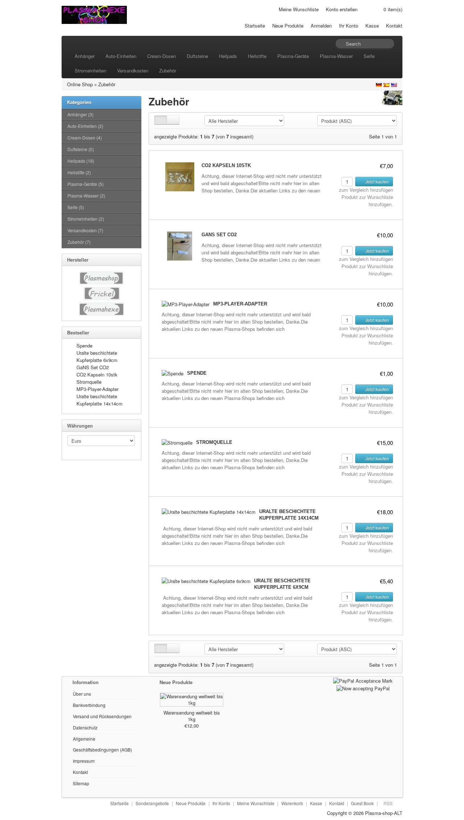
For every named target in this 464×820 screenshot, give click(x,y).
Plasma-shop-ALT (383, 812)
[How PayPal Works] (363, 680)
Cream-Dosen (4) (84, 137)
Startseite (255, 25)
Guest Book (362, 803)
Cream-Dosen (161, 56)
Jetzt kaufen (376, 181)
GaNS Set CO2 (92, 367)
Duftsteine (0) (80, 149)
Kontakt (394, 25)
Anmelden (321, 25)
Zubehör (167, 70)
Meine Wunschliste (299, 9)
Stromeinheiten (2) (85, 219)
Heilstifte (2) (79, 172)
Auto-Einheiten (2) (85, 126)
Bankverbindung (89, 705)
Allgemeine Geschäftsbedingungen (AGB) (102, 744)
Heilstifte (257, 56)
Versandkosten (132, 70)
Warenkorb (292, 803)
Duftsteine (197, 56)
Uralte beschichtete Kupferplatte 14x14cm (99, 400)
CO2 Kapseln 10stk (96, 374)
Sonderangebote (152, 803)
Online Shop (80, 84)
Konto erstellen (341, 9)
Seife (369, 56)
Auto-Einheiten (120, 56)
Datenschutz (85, 727)
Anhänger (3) (80, 114)
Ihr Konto (348, 25)
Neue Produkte (287, 25)
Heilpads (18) (80, 161)
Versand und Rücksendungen (102, 716)
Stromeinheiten (90, 70)
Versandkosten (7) (85, 230)
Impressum (84, 761)
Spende (84, 345)
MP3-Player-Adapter (97, 389)
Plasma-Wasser (336, 56)
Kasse (372, 25)
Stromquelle (89, 381)
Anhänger (85, 56)
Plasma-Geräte (293, 56)
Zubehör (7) (79, 242)
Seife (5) (75, 207)
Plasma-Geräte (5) (85, 184)
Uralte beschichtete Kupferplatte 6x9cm (96, 356)
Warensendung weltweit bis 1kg (191, 716)
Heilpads (228, 56)
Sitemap (81, 783)
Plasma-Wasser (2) (86, 195)
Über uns (82, 694)
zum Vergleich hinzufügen (366, 189)
